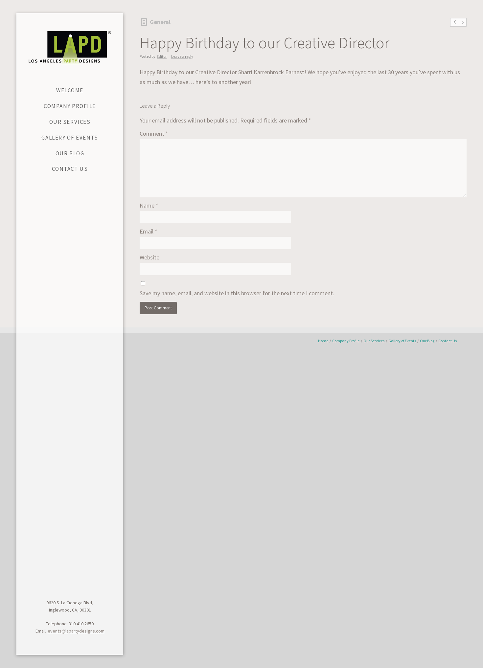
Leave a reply (182, 56)
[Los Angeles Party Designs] (69, 48)
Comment (154, 133)
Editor (162, 56)
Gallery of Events (402, 340)
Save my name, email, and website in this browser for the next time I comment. (237, 293)
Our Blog (427, 340)
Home (323, 340)
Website (149, 257)
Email (148, 231)
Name (149, 205)
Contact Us (447, 340)
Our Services (373, 340)
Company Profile (345, 340)
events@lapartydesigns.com (76, 631)
